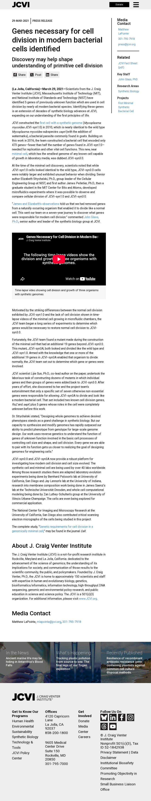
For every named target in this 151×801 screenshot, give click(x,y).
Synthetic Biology (128, 91)
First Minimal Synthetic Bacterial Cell (126, 107)
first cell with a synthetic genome (61, 123)
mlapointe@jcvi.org (49, 622)
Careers (84, 737)
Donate (119, 4)
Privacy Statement (114, 752)
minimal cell (19, 154)
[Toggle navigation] (136, 4)
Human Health (23, 721)
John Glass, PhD (128, 79)
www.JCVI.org (88, 598)
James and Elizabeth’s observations (36, 204)
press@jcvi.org (127, 44)
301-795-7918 (71, 622)
